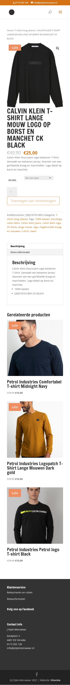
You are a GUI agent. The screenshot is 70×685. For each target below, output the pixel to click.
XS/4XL (12, 180)
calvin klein (13, 223)
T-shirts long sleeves (25, 30)
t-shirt (25, 231)
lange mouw (25, 227)
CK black (12, 227)
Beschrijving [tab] (18, 246)
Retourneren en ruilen (19, 592)
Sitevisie (55, 680)
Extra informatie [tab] (20, 252)
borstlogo (56, 219)
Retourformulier (16, 599)
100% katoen (42, 219)
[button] (58, 48)
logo (35, 227)
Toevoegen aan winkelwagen (33, 200)
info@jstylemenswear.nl (20, 648)
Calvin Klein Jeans (31, 223)
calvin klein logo (52, 223)
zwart (33, 231)
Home (10, 30)
